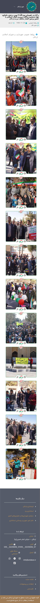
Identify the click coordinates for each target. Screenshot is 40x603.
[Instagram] (19, 558)
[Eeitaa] (14, 563)
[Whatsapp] (9, 558)
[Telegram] (14, 558)
